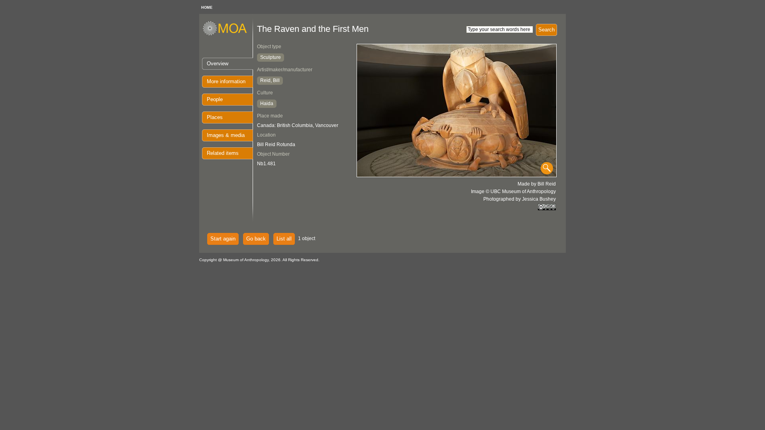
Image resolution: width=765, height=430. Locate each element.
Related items (223, 153)
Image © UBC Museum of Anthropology (513, 191)
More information (226, 81)
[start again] (228, 34)
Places (215, 117)
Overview (217, 63)
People (215, 99)
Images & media (226, 135)
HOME (206, 8)
